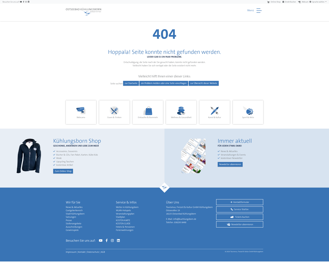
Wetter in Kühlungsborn (127, 207)
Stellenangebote (73, 223)
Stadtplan (120, 217)
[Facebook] (23, 2)
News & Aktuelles (74, 207)
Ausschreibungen (74, 226)
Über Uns (172, 202)
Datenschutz (93, 252)
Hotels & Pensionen (125, 226)
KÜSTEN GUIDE (123, 223)
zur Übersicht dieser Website (203, 83)
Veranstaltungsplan (125, 213)
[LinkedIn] (28, 2)
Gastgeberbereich (74, 210)
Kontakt (81, 252)
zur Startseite (131, 83)
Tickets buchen (242, 217)
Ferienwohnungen (124, 230)
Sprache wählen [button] (318, 2)
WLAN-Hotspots (123, 210)
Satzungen (71, 217)
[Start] (83, 10)
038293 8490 (180, 222)
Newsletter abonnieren (230, 164)
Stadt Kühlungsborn (75, 213)
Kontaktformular (241, 202)
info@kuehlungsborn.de (184, 219)
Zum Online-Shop (63, 171)
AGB (103, 252)
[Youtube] (20, 2)
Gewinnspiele (72, 230)
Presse (69, 220)
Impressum (71, 252)
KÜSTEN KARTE (123, 220)
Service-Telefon (241, 209)
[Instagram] (26, 2)
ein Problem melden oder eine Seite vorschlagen (164, 83)
